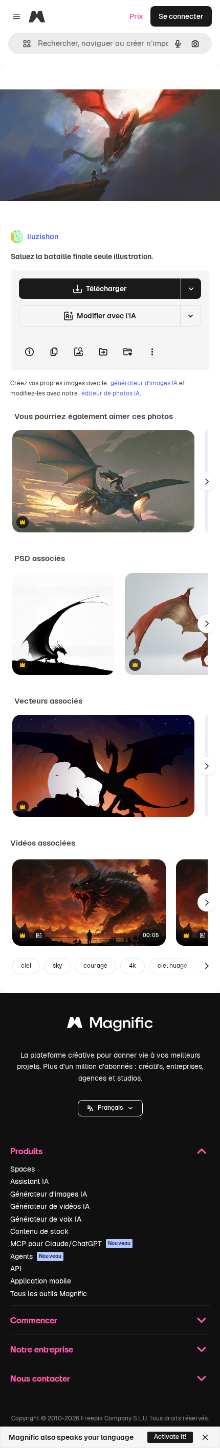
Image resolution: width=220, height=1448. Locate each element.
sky (57, 966)
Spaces (22, 1169)
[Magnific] (110, 1025)
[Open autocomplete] (23, 44)
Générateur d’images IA (48, 1194)
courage (95, 966)
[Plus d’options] (152, 351)
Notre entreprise (41, 1349)
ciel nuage (172, 966)
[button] (110, 1108)
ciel (26, 966)
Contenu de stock (39, 1231)
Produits (26, 1151)
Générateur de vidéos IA (50, 1206)
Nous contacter (40, 1378)
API (15, 1268)
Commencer (33, 1320)
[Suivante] (206, 481)
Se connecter (181, 16)
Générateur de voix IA (45, 1219)
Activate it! (170, 1437)
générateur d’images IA (144, 383)
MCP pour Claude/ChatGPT (70, 1243)
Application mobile (40, 1281)
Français (110, 1108)
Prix (136, 16)
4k (132, 966)
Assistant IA (29, 1181)
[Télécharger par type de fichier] (191, 288)
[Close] (205, 1437)
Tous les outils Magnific (48, 1293)
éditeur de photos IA (110, 393)
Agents (35, 1256)
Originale (67, 87)
